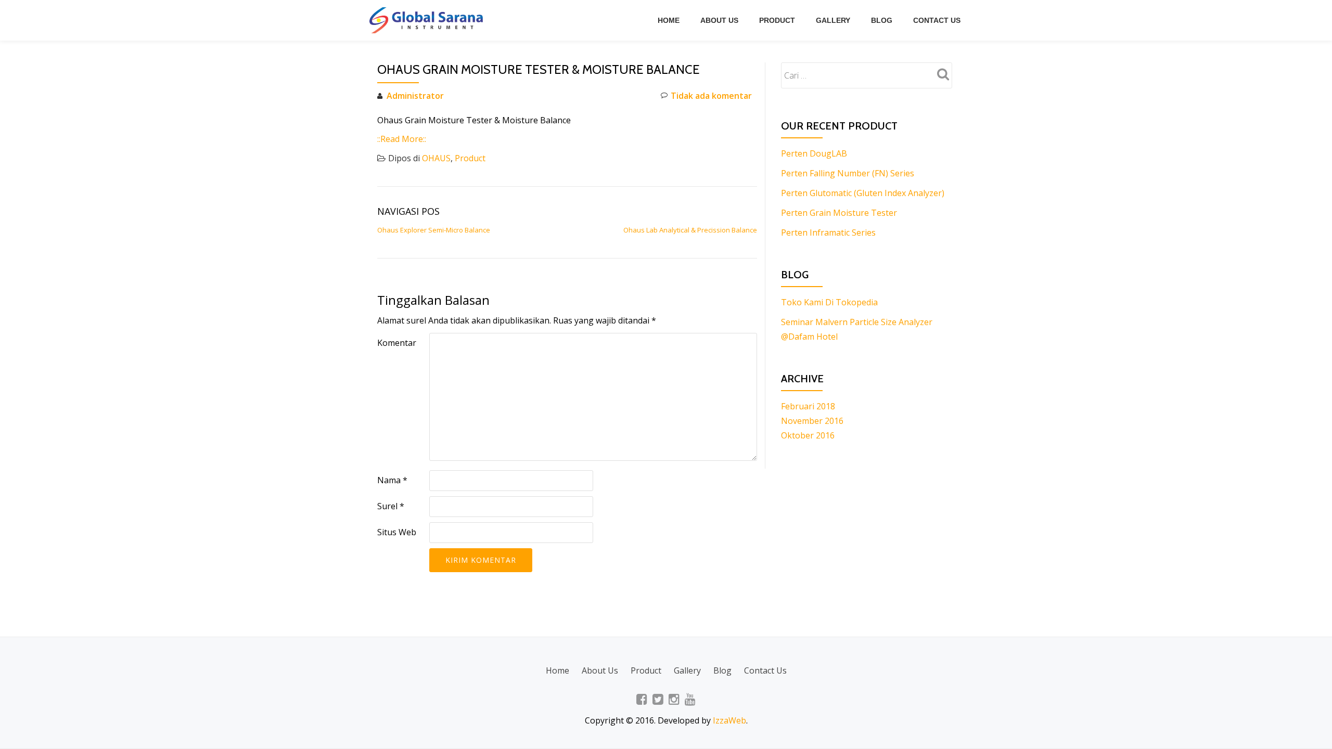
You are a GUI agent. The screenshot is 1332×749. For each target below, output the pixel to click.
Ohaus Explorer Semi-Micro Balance (433, 230)
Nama (392, 480)
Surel (390, 506)
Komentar (396, 342)
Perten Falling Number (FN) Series (847, 173)
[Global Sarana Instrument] (427, 20)
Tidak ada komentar (711, 95)
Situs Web (396, 532)
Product (777, 20)
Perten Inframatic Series (828, 232)
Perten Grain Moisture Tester (839, 212)
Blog (881, 20)
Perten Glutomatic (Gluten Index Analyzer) (862, 193)
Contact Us (936, 20)
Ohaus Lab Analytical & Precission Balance (690, 230)
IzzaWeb (729, 720)
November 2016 (812, 421)
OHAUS (436, 158)
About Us (719, 20)
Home (669, 20)
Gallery (833, 20)
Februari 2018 (808, 406)
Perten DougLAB (814, 153)
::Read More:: (401, 139)
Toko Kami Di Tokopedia (829, 302)
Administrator (415, 95)
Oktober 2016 (808, 435)
